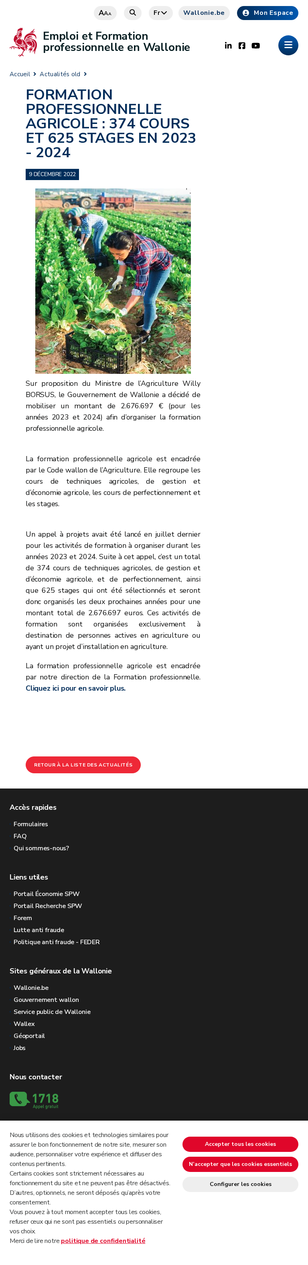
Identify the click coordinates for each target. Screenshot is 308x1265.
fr (157, 12)
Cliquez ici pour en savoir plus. (76, 688)
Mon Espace (274, 12)
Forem (23, 918)
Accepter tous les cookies (240, 1144)
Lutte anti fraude (39, 930)
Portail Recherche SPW (48, 906)
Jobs (20, 1048)
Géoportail (29, 1036)
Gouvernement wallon (46, 1000)
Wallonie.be (204, 12)
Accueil (20, 74)
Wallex (24, 1024)
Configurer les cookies (241, 1184)
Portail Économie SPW (46, 894)
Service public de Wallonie (52, 1012)
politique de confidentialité (103, 1241)
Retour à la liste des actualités (83, 765)
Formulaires (31, 824)
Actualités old (60, 74)
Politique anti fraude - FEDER (57, 942)
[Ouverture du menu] (288, 45)
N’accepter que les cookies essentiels (240, 1164)
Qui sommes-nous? (41, 848)
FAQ (20, 836)
